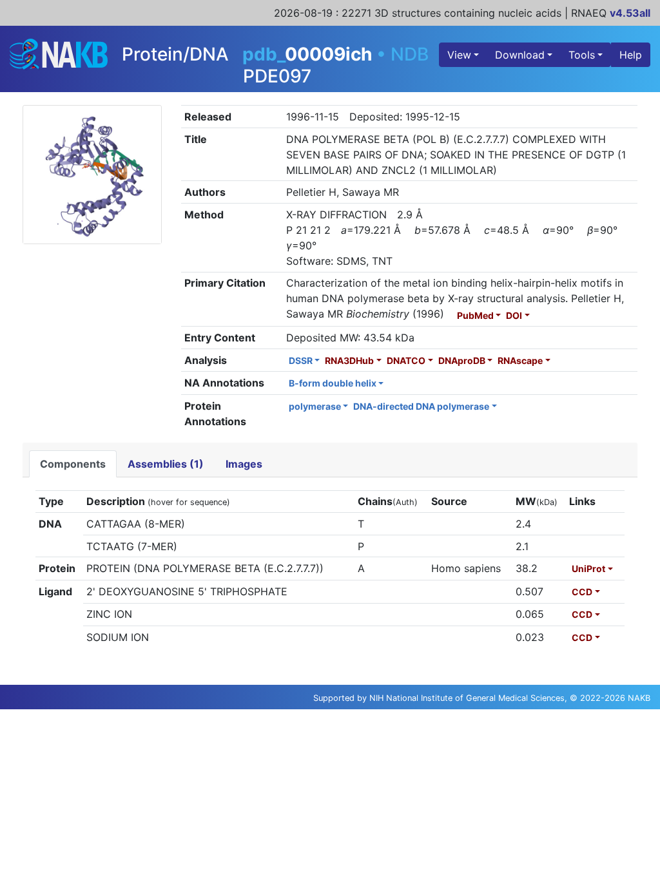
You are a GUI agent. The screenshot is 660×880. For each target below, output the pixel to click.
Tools (581, 54)
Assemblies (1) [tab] (166, 463)
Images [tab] (244, 463)
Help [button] (630, 54)
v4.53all (630, 12)
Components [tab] (73, 463)
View (459, 54)
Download (520, 54)
